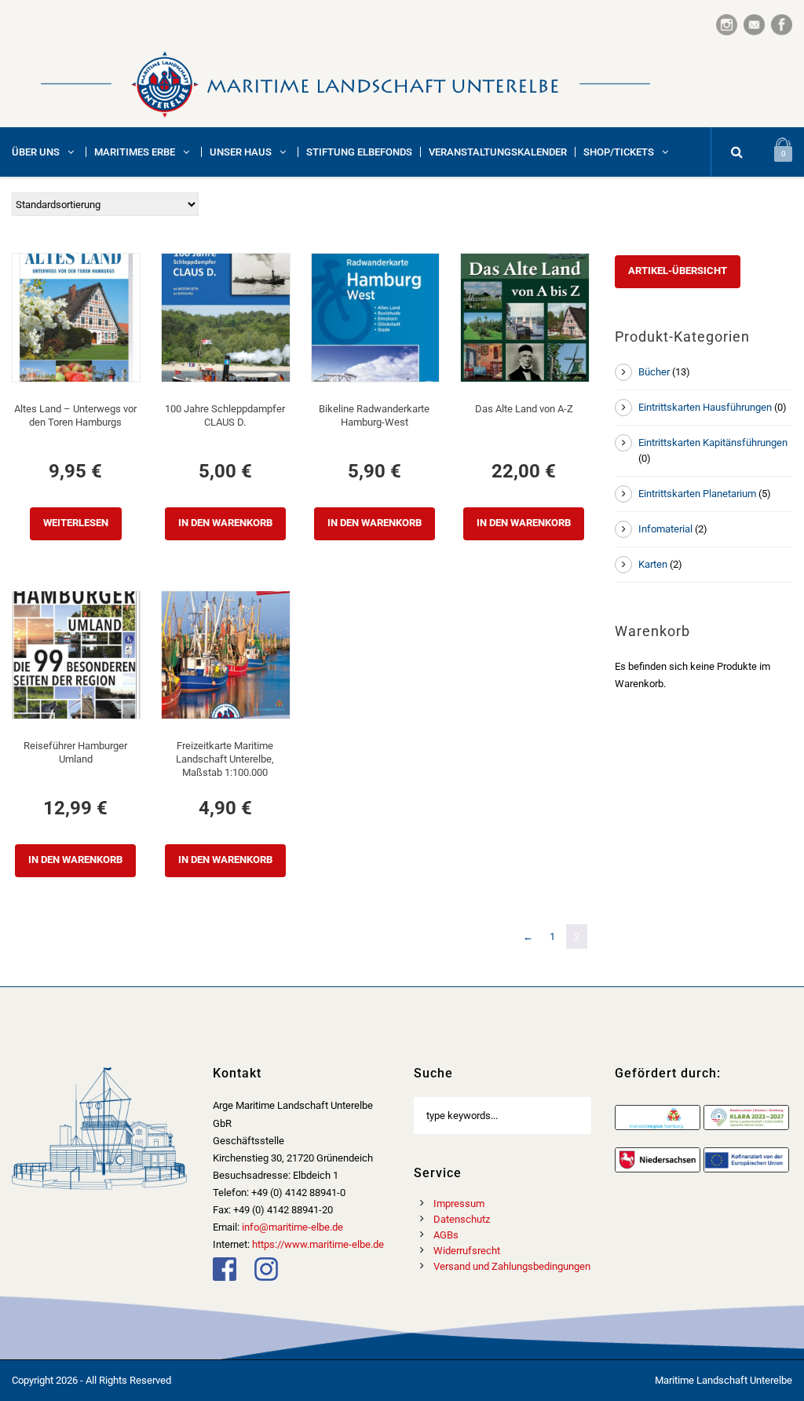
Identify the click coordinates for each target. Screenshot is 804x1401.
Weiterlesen (75, 523)
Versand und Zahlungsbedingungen (511, 1266)
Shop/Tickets (618, 152)
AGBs (446, 1235)
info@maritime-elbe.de (292, 1227)
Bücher (654, 372)
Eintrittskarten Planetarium (697, 493)
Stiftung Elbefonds (359, 152)
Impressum (458, 1203)
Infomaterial (665, 529)
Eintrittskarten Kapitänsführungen (713, 442)
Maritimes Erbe (134, 152)
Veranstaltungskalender (498, 152)
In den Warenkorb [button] (225, 523)
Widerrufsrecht (466, 1251)
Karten (652, 564)
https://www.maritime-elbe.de (318, 1244)
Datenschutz (461, 1219)
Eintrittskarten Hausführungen (705, 407)
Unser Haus (241, 152)
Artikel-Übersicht (677, 270)
